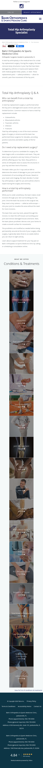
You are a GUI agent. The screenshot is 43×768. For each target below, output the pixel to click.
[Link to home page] (19, 19)
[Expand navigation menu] (40, 19)
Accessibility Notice (24, 706)
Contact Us (37, 706)
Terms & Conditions (8, 706)
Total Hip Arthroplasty (11, 44)
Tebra (30, 760)
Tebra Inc (21, 701)
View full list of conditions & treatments (28, 690)
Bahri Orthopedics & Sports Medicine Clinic (15, 42)
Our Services (35, 42)
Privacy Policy (31, 701)
